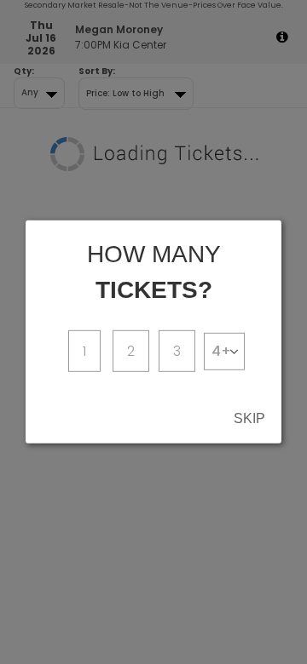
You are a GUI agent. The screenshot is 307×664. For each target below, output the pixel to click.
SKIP (249, 418)
